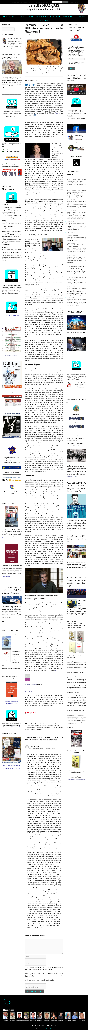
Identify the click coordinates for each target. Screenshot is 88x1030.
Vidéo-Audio (46, 16)
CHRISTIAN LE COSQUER (74, 266)
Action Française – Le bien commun (76, 118)
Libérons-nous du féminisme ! (52, 697)
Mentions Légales (8, 1002)
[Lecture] (68, 93)
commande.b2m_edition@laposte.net (76, 779)
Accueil (5, 16)
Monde (57, 724)
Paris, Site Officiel (76, 110)
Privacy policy (74, 2)
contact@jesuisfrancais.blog (14, 726)
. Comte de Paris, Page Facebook (75, 112)
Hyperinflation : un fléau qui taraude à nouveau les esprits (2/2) (43, 725)
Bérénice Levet (30, 692)
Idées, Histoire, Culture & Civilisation (45, 724)
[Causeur (58, 113)
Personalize (65, 2)
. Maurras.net (70, 116)
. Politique (70, 113)
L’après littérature (31, 684)
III (76, 615)
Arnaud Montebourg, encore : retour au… (76, 191)
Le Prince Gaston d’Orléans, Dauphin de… (76, 234)
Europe (29, 724)
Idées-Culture (56, 16)
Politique (11, 16)
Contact (6, 1000)
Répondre (52, 748)
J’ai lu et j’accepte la (41, 980)
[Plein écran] (84, 93)
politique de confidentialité (75, 64)
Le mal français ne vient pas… (76, 267)
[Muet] (82, 93)
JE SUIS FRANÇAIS (44, 5)
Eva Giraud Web (48, 1029)
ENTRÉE (75, 530)
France (33, 724)
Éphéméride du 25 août (79, 257)
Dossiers (81, 16)
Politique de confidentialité (46, 980)
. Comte (69, 110)
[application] (76, 89)
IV (78, 615)
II (74, 615)
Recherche (45, 20)
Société (38, 16)
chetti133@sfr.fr (70, 476)
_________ (12, 541)
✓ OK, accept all (56, 2)
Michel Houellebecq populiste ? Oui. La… (76, 180)
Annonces (31, 16)
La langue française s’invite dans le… (76, 202)
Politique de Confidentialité (11, 1004)
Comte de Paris (21, 16)
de (71, 110)
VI (82, 615)
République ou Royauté (69, 16)
